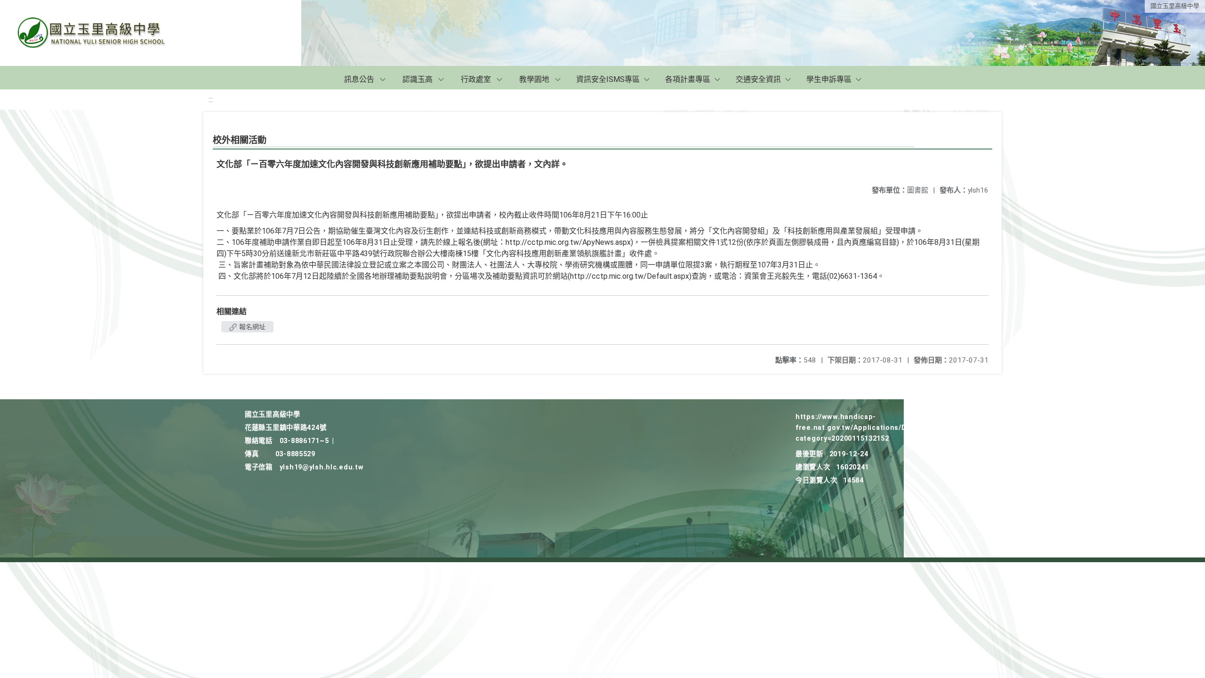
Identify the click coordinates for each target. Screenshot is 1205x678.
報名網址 (251, 327)
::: (211, 99)
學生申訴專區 (829, 79)
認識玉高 (417, 79)
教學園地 (534, 79)
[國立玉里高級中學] (102, 33)
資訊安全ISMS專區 (608, 79)
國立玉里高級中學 (1174, 5)
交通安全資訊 (758, 79)
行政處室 (476, 79)
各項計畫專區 (687, 79)
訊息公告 (359, 79)
